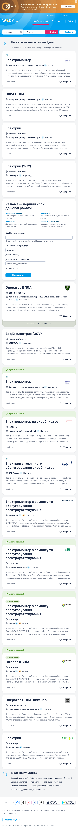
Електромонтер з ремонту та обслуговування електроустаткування (29, 506)
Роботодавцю (67, 15)
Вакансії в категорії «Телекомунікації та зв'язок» (37, 786)
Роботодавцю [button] (11, 820)
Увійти (70, 21)
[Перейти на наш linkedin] (35, 802)
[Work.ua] (10, 21)
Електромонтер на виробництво (31, 422)
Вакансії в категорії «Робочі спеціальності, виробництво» (41, 778)
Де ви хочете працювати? (17, 259)
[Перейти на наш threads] (23, 802)
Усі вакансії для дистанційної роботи (27, 790)
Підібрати (68, 32)
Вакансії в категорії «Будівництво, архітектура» (36, 782)
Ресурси (6, 810)
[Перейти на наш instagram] (29, 802)
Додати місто (11, 268)
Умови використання (11, 814)
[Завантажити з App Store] (53, 802)
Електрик (13, 128)
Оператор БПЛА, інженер (26, 700)
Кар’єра (34, 810)
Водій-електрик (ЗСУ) (23, 334)
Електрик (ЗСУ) (18, 166)
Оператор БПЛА (18, 287)
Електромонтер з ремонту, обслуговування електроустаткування (27, 610)
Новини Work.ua (47, 810)
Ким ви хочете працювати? (17, 246)
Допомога (60, 810)
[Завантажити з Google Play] (68, 802)
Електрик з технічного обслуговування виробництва (29, 465)
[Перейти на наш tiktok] (41, 802)
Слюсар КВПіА (17, 662)
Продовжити (18, 275)
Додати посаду (12, 255)
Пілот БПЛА (15, 94)
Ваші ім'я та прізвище (15, 233)
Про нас (25, 810)
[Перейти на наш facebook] (17, 802)
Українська (7, 803)
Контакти (16, 810)
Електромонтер (18, 60)
